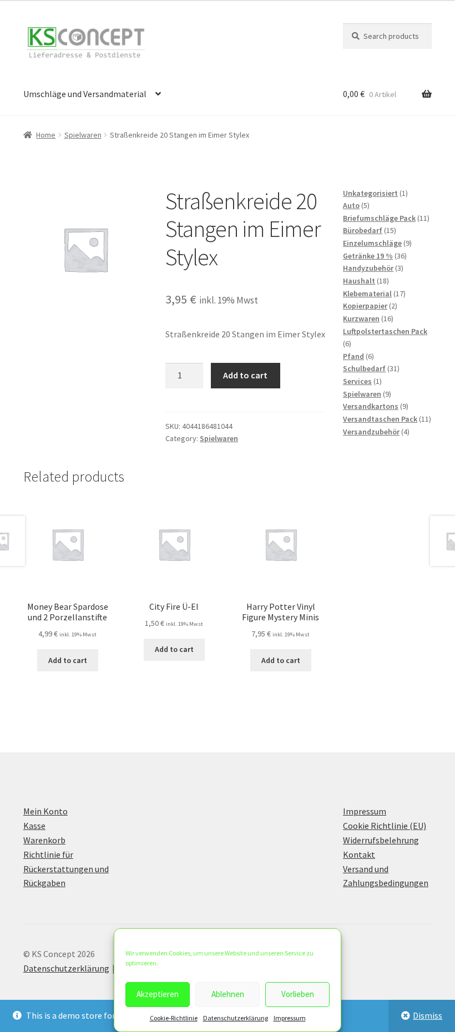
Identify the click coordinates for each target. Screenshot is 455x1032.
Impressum (290, 1018)
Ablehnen (227, 994)
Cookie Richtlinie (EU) (384, 825)
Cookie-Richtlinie (174, 1018)
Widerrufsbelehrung (381, 840)
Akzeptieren (157, 994)
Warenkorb (44, 840)
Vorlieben (297, 994)
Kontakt (359, 854)
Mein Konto (45, 811)
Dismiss (427, 1015)
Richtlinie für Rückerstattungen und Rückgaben (66, 869)
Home (45, 135)
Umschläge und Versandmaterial (84, 93)
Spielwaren (83, 135)
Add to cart (245, 375)
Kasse (34, 825)
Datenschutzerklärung (235, 1018)
